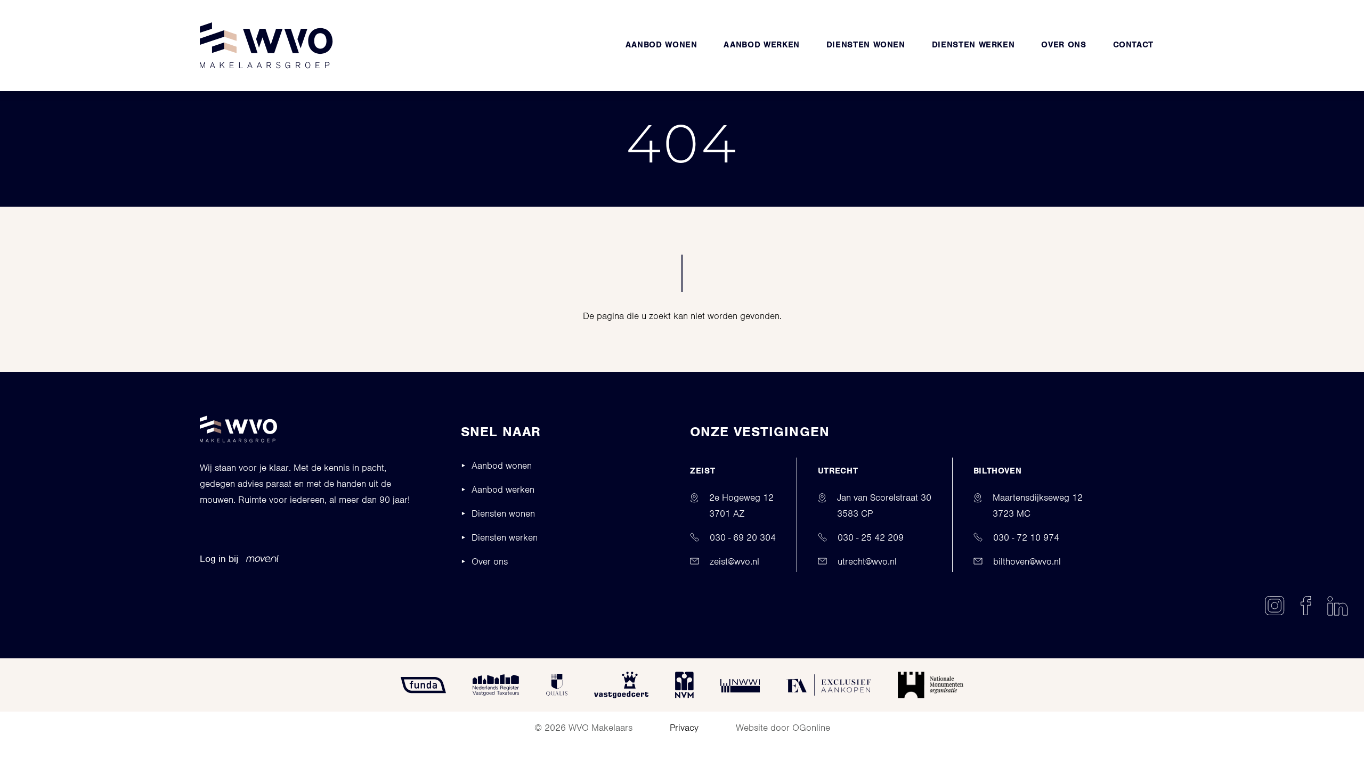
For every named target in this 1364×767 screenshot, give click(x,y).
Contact (1133, 44)
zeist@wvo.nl (734, 561)
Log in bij (219, 559)
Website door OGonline (783, 727)
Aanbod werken (761, 44)
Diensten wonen (865, 44)
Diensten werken (505, 537)
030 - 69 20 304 (743, 537)
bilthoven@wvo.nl (1027, 561)
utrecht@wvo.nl (867, 561)
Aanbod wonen (661, 44)
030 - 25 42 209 (871, 537)
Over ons (1063, 44)
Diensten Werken (973, 44)
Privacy (684, 727)
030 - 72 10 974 (1026, 537)
